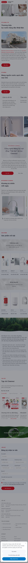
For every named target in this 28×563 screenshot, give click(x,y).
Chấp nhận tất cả (14, 558)
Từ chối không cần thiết (14, 555)
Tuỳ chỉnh (14, 551)
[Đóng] (26, 543)
